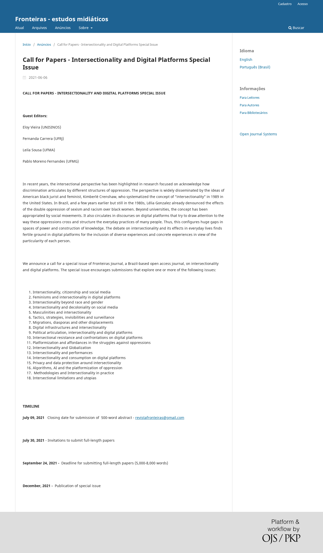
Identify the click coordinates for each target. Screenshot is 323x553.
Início (27, 44)
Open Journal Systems (258, 134)
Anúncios (63, 27)
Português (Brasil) (255, 67)
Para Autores (249, 105)
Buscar (298, 27)
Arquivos (39, 27)
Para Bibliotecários (253, 112)
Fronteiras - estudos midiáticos (61, 19)
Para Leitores (249, 97)
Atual (19, 27)
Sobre (84, 27)
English (246, 59)
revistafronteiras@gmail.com (159, 417)
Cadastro (285, 4)
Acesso (303, 4)
